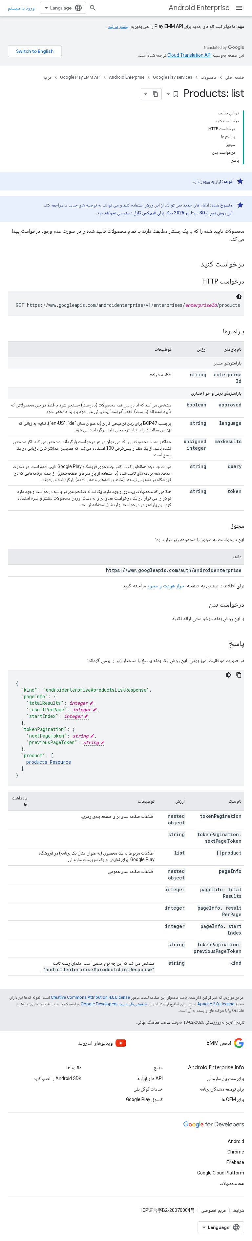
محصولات (209, 77)
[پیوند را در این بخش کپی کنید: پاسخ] (222, 644)
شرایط (238, 1210)
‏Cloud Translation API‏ (189, 55)
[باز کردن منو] (238, 8)
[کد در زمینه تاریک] (239, 296)
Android (236, 1141)
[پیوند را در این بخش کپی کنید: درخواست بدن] (202, 605)
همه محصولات (232, 1183)
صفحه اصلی (234, 77)
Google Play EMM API (80, 77)
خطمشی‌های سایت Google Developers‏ (114, 1003)
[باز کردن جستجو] (93, 8)
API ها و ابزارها (149, 1078)
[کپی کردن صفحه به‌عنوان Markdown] (155, 94)
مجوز (205, 181)
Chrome (235, 1151)
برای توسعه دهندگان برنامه (222, 1089)
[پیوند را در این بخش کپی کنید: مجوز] (224, 526)
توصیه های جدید (83, 204)
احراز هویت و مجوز (166, 585)
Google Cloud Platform (220, 1172)
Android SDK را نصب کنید (57, 1078)
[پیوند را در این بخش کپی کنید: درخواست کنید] (193, 264)
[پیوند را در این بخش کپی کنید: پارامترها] (216, 332)
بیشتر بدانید (118, 26)
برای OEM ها (233, 1099)
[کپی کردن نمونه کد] (239, 675)
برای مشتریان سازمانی (225, 1078)
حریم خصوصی (214, 1210)
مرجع (47, 77)
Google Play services (172, 77)
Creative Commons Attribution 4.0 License (90, 997)
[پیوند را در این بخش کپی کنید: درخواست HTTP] (193, 282)
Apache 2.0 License (215, 1003)
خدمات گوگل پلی (148, 1089)
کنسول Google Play (144, 1099)
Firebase (235, 1162)
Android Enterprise (199, 7)
